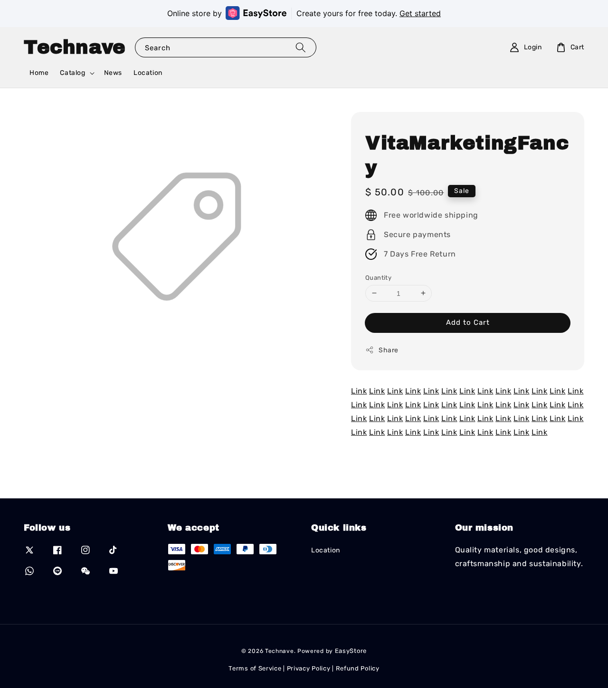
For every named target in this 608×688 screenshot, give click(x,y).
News (113, 73)
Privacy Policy (309, 668)
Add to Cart (468, 322)
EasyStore (351, 650)
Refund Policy (358, 668)
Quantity (378, 277)
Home (38, 73)
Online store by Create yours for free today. (304, 13)
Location (147, 73)
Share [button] (389, 350)
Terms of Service (254, 668)
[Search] (300, 47)
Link (359, 390)
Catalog (72, 73)
